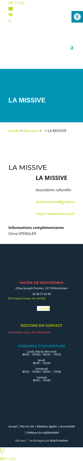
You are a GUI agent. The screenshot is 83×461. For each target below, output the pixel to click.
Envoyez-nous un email (28, 298)
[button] (77, 17)
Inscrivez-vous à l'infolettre (30, 332)
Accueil (14, 130)
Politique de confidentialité (43, 433)
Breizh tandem (59, 440)
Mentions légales (47, 426)
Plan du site (27, 426)
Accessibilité (67, 426)
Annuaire (31, 130)
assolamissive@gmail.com (57, 201)
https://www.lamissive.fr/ (56, 213)
